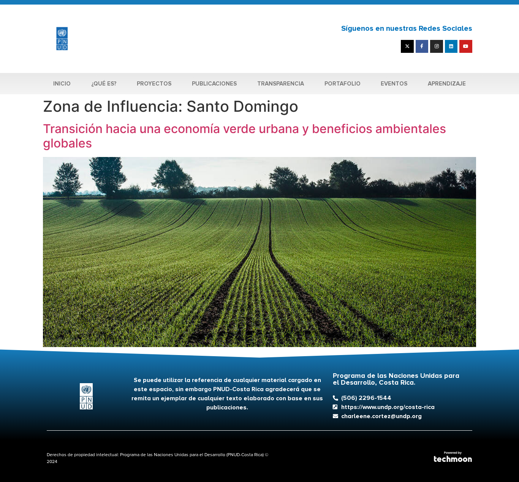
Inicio (62, 83)
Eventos (394, 83)
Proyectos (154, 83)
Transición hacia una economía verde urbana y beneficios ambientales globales (244, 136)
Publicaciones (214, 83)
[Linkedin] (451, 46)
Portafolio (342, 83)
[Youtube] (465, 46)
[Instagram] (436, 46)
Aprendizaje (447, 83)
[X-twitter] (407, 46)
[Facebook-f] (422, 46)
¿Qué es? (104, 83)
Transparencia (280, 83)
